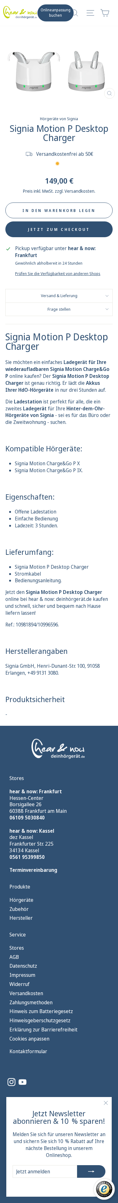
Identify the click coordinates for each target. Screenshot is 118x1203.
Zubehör (19, 909)
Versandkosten (26, 993)
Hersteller (21, 918)
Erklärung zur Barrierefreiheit (43, 1029)
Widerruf (19, 984)
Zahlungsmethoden (31, 1002)
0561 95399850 (27, 857)
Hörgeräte (21, 900)
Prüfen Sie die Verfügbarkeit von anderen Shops (57, 273)
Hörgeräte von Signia (59, 118)
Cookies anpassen (29, 1039)
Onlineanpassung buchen (55, 12)
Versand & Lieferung (59, 295)
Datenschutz (23, 966)
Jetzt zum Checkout (59, 229)
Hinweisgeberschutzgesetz (39, 1020)
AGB (14, 957)
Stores (16, 948)
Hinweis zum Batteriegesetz (41, 1011)
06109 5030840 (27, 817)
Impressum (22, 975)
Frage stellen (59, 309)
